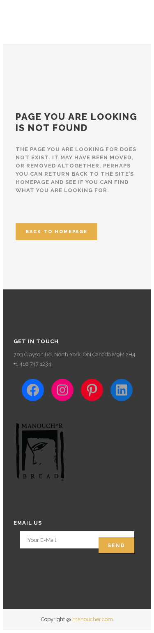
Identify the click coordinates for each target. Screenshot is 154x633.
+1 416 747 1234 (32, 364)
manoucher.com (92, 619)
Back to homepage (56, 231)
